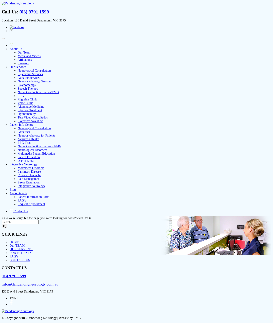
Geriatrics (24, 132)
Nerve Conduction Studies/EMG (38, 92)
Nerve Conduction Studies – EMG (39, 146)
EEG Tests (24, 142)
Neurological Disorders (32, 150)
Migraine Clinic (27, 99)
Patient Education (29, 157)
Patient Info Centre (21, 124)
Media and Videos (29, 56)
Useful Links (26, 160)
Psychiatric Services (30, 74)
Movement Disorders (31, 168)
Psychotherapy (27, 85)
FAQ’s (14, 256)
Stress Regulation (29, 182)
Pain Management (29, 178)
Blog (13, 189)
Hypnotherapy (27, 113)
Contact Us (20, 211)
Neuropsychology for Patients (36, 135)
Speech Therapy (28, 88)
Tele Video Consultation (33, 117)
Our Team (24, 52)
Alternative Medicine (31, 106)
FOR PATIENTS (21, 252)
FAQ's (22, 200)
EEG (21, 95)
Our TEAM (17, 245)
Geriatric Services (29, 77)
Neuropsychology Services (35, 81)
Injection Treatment (30, 110)
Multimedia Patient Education (36, 153)
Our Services (18, 67)
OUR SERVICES (21, 249)
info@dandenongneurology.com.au (30, 284)
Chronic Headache (29, 175)
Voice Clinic (25, 103)
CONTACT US (20, 260)
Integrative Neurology (23, 164)
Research (23, 63)
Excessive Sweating (30, 121)
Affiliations (25, 59)
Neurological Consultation (34, 70)
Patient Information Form (33, 196)
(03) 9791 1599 (34, 11)
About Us (16, 49)
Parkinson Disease (29, 171)
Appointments (18, 193)
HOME (14, 242)
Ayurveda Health (28, 139)
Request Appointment (31, 204)
